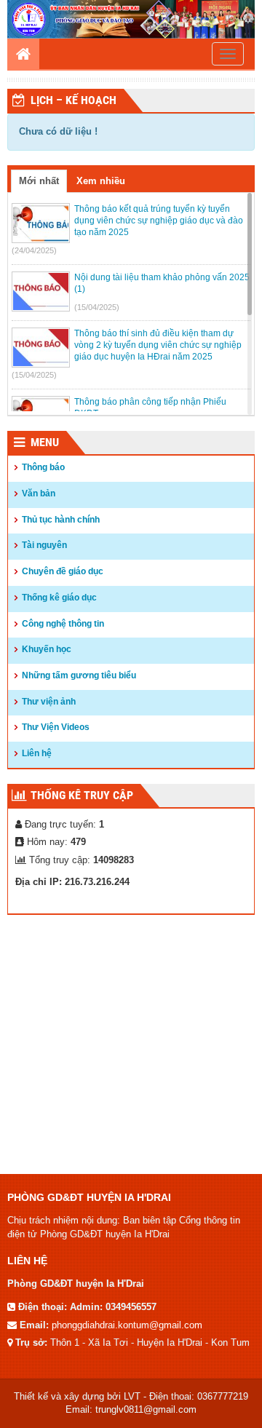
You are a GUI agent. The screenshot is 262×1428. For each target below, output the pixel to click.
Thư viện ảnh (49, 702)
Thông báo (43, 467)
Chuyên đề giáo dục (62, 571)
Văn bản (38, 493)
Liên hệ (37, 753)
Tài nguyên (44, 545)
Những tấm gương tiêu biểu (79, 675)
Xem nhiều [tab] (100, 180)
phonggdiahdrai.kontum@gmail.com (127, 1325)
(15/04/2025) (96, 307)
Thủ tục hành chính (61, 520)
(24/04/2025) (34, 250)
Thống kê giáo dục (59, 597)
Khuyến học (46, 649)
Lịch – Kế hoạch (73, 100)
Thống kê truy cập (82, 795)
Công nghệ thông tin (63, 624)
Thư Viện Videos (56, 727)
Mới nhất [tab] (39, 180)
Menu (45, 442)
